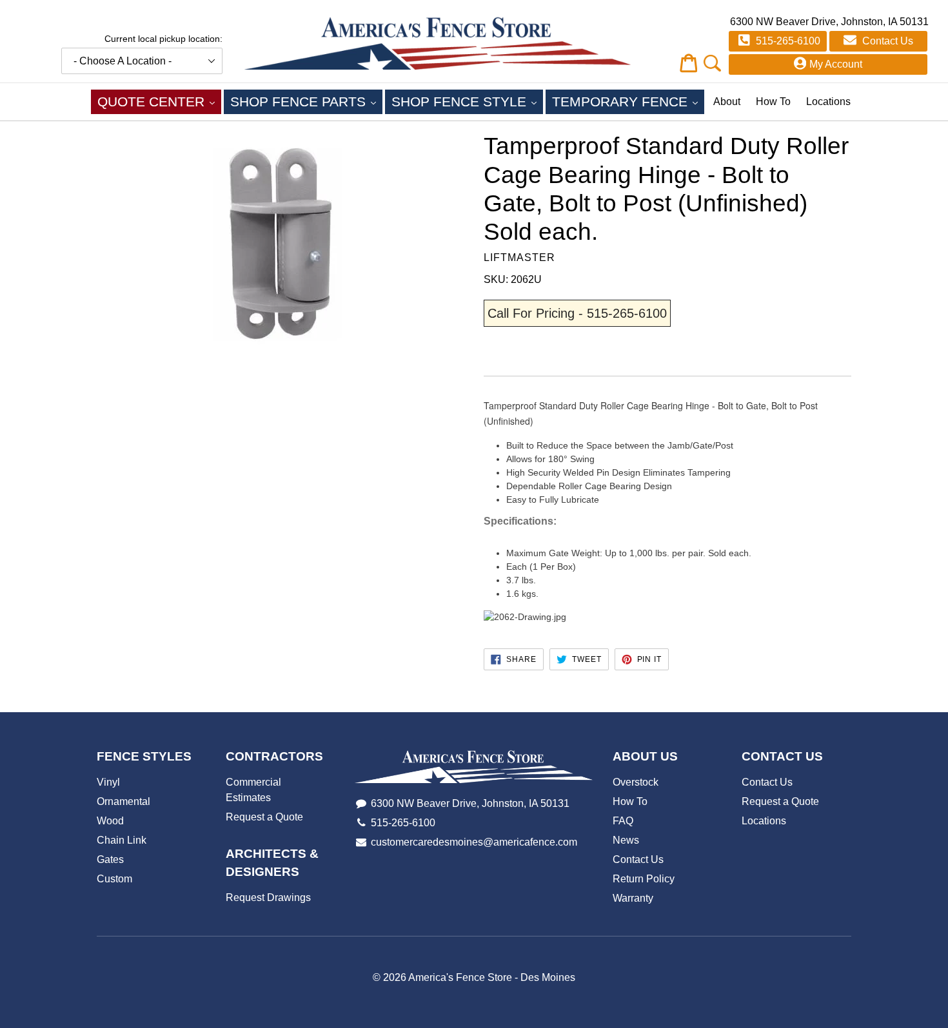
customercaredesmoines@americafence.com (474, 842)
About (726, 101)
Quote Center (159, 101)
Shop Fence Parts (306, 101)
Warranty (633, 898)
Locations (828, 101)
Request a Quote (264, 816)
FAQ (623, 820)
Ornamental (123, 801)
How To (773, 101)
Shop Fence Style (467, 101)
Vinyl (108, 782)
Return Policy (644, 878)
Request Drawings (268, 897)
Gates (110, 859)
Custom (114, 878)
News (626, 840)
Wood (110, 820)
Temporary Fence (628, 101)
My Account (835, 64)
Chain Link (121, 840)
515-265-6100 (786, 40)
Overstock (635, 782)
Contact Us (886, 40)
